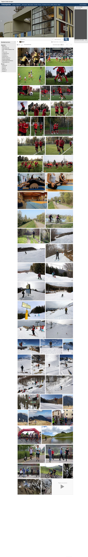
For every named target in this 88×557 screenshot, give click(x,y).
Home (17, 41)
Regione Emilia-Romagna (7, 1)
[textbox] (35, 39)
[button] (41, 35)
